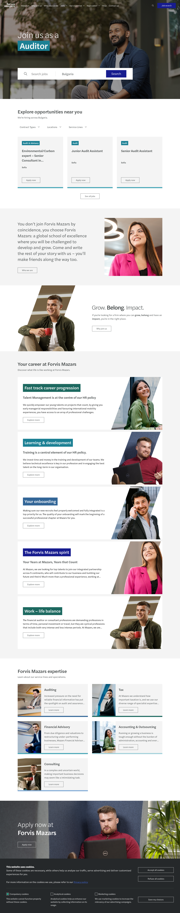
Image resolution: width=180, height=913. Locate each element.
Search (116, 73)
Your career (92, 5)
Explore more (33, 419)
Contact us (114, 5)
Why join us (36, 5)
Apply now (27, 844)
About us (25, 5)
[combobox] (29, 127)
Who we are (27, 270)
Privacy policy (81, 882)
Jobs (62, 5)
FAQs (104, 5)
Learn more (54, 709)
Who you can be (51, 5)
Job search (167, 5)
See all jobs (90, 196)
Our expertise (75, 5)
